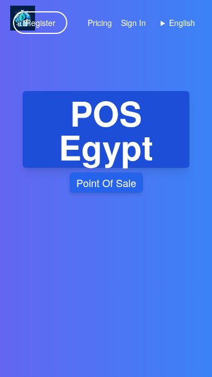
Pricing (100, 22)
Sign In (133, 22)
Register (40, 22)
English (182, 22)
